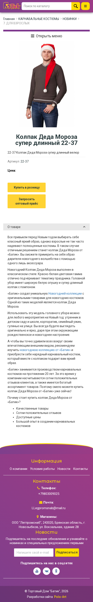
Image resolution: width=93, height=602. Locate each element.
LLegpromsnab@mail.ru (49, 508)
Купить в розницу (27, 187)
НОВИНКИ (70, 19)
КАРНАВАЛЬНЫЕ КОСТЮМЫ (38, 19)
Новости (64, 469)
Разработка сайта (40, 597)
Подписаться (67, 552)
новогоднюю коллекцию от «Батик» (45, 350)
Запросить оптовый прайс (26, 201)
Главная (9, 19)
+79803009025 (48, 494)
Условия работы (42, 469)
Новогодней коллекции (65, 293)
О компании (18, 469)
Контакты (80, 469)
